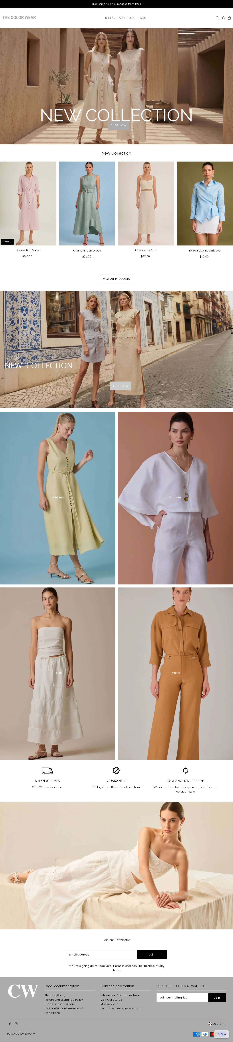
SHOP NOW (118, 125)
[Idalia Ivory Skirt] (146, 204)
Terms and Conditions (60, 1004)
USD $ (217, 1024)
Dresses (57, 497)
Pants (175, 673)
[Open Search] (217, 18)
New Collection (116, 153)
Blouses (175, 497)
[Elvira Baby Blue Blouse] (205, 204)
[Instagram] (16, 1024)
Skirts (58, 673)
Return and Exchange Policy (64, 1000)
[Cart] (229, 18)
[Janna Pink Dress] (28, 204)
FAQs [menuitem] (142, 18)
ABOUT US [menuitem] (125, 18)
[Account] (223, 18)
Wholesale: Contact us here (120, 995)
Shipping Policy (55, 995)
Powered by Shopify (21, 1033)
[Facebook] (10, 1024)
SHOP (109, 18)
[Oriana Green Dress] (87, 204)
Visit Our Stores (111, 1000)
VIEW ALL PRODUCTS (116, 279)
